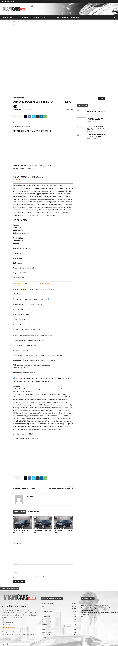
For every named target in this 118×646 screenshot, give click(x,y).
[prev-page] (14, 536)
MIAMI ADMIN (17, 109)
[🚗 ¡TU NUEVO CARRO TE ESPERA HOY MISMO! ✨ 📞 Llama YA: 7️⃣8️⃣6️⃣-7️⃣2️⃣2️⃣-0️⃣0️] (81, 137)
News (12, 1)
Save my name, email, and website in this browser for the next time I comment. (37, 577)
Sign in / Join (5, 1)
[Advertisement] (43, 148)
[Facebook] (112, 1)
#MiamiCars (75, 17)
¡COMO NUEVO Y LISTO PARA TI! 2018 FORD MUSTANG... (96, 119)
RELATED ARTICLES (19, 512)
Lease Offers (55, 17)
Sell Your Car (35, 17)
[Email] (25, 116)
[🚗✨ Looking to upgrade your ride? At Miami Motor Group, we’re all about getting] (81, 129)
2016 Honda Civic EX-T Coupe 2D (24, 489)
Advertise (65, 17)
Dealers (44, 17)
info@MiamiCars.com (9, 627)
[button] (114, 17)
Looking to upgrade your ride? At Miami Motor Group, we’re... (95, 128)
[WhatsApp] (45, 116)
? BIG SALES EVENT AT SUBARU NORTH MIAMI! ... (94, 111)
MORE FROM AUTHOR (33, 512)
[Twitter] (115, 1)
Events (12, 17)
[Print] (37, 116)
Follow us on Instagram (9, 588)
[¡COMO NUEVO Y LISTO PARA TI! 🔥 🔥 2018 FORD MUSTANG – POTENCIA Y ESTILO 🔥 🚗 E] (81, 120)
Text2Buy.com (19, 180)
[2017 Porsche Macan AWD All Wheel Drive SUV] (22, 522)
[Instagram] (7, 644)
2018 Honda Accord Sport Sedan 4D (60, 489)
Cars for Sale (23, 17)
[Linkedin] (41, 116)
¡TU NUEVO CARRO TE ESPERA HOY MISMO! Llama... (96, 135)
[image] (19, 597)
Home (14, 21)
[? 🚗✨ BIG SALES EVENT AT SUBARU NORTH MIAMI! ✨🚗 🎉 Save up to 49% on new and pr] (81, 112)
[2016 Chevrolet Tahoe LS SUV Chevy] (43, 522)
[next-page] (17, 536)
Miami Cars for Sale (22, 21)
